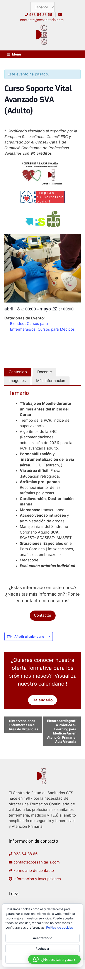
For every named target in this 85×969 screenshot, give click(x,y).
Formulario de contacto (33, 870)
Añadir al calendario (29, 636)
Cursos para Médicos (56, 329)
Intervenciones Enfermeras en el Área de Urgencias (23, 725)
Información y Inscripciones (36, 879)
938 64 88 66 (40, 14)
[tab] (17, 372)
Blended (17, 323)
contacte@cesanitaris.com (36, 862)
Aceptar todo (42, 938)
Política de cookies (59, 927)
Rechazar (42, 948)
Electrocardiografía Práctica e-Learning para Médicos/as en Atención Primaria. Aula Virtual (61, 731)
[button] (54, 959)
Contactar (42, 615)
